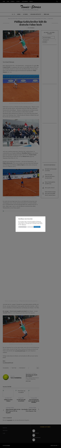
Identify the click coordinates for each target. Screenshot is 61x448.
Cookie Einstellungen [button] (22, 226)
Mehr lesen (24, 224)
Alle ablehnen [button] (30, 226)
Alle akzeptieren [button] (37, 226)
